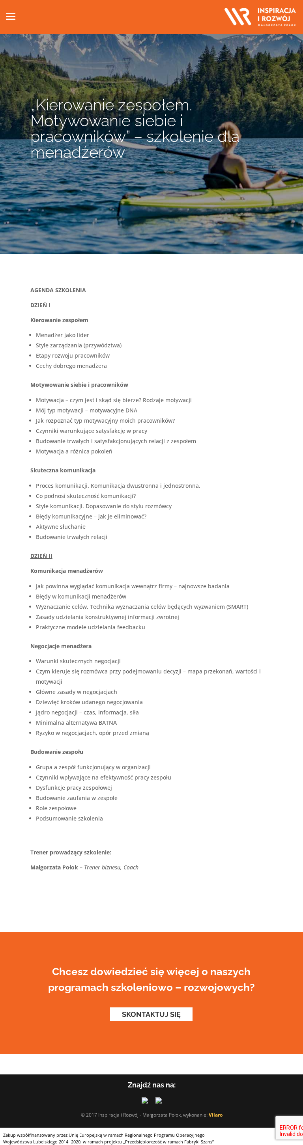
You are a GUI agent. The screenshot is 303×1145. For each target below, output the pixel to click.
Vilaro (216, 1114)
